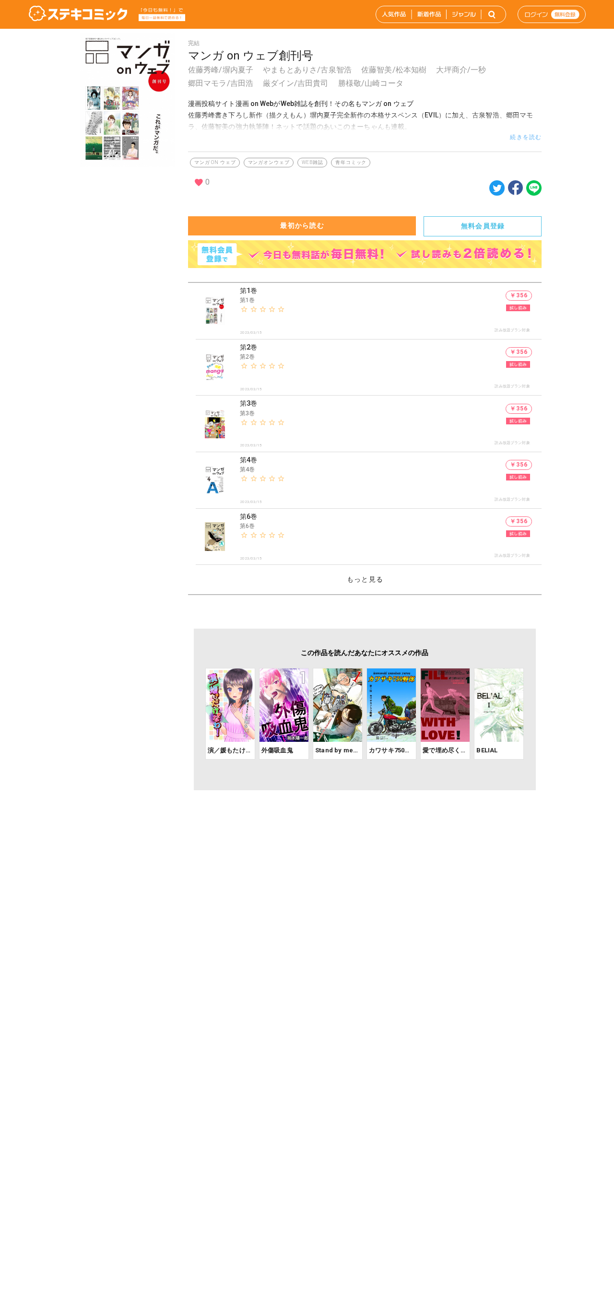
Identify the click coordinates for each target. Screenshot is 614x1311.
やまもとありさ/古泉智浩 (307, 69)
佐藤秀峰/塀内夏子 (220, 69)
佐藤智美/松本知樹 (393, 69)
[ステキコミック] (78, 14)
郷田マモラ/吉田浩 (220, 83)
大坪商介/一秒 (461, 69)
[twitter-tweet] (497, 193)
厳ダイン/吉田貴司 (295, 83)
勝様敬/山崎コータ (370, 83)
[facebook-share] (515, 187)
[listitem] (369, 311)
